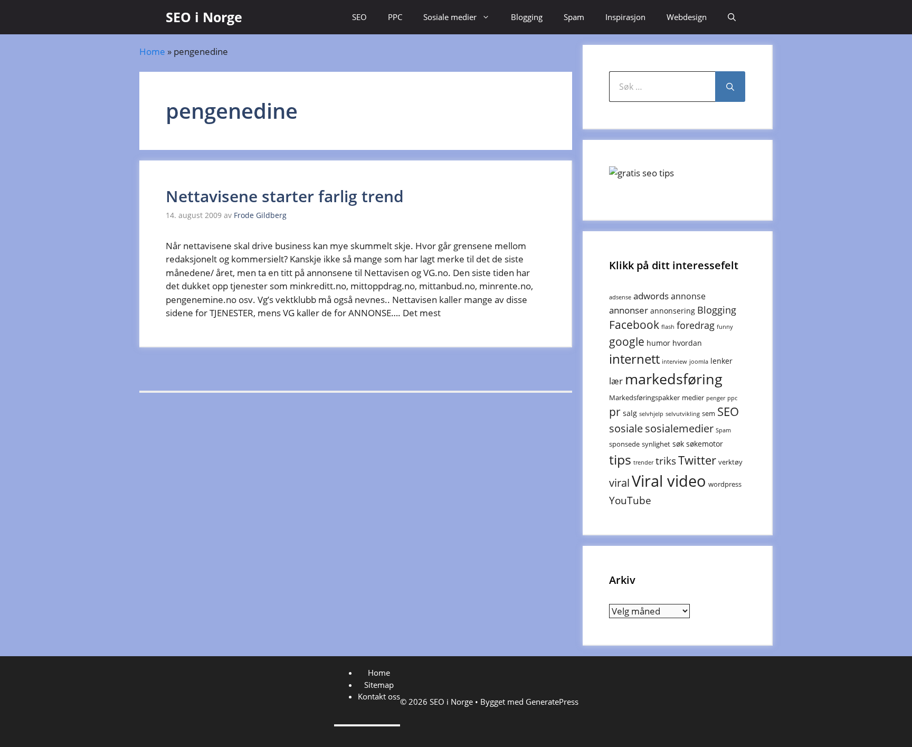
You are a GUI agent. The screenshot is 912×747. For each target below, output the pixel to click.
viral (619, 483)
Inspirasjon (625, 17)
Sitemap (379, 684)
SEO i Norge (204, 17)
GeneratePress (552, 701)
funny (725, 326)
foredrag (696, 325)
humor (658, 343)
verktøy (730, 462)
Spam (574, 17)
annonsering (672, 311)
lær (616, 381)
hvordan (687, 343)
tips (620, 459)
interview (674, 361)
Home (152, 51)
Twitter (697, 460)
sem (708, 413)
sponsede (624, 444)
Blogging (527, 17)
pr (615, 411)
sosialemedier (679, 428)
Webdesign (687, 17)
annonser (628, 310)
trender (643, 462)
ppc (732, 398)
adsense (620, 297)
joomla (698, 361)
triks (666, 461)
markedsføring (674, 379)
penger (715, 398)
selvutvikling (683, 414)
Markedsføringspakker (644, 397)
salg (630, 413)
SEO (359, 17)
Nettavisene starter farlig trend (285, 196)
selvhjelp (651, 414)
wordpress (725, 484)
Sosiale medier (450, 17)
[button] (731, 17)
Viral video (669, 480)
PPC (395, 17)
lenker (721, 361)
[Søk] (730, 86)
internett (634, 359)
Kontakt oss (379, 696)
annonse (688, 296)
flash (667, 326)
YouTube (630, 500)
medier (693, 397)
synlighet (656, 444)
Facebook (634, 324)
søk (678, 444)
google (626, 341)
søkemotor (704, 444)
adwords (651, 296)
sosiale (626, 428)
